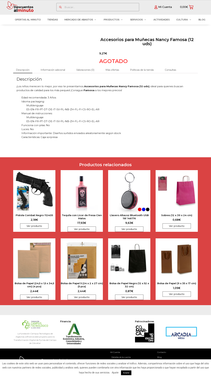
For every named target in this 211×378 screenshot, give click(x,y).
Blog (159, 357)
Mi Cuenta (115, 352)
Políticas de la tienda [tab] (142, 69)
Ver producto (34, 226)
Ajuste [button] (115, 372)
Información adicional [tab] (53, 69)
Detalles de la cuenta (121, 357)
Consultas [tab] (170, 69)
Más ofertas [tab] (112, 69)
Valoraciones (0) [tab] (85, 69)
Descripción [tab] (23, 69)
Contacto (161, 352)
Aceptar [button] (126, 373)
